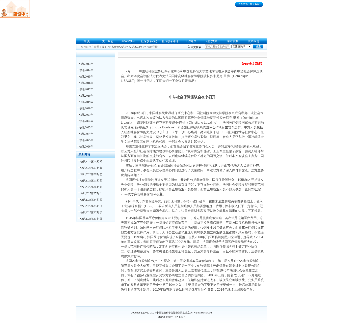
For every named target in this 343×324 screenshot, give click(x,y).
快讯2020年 (86, 108)
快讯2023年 (86, 127)
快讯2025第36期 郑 (91, 186)
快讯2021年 (86, 114)
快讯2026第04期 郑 (91, 161)
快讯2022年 (86, 121)
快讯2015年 (86, 76)
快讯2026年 (86, 146)
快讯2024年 (86, 133)
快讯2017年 (86, 89)
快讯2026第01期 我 (91, 180)
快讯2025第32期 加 (91, 212)
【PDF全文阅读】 (252, 63)
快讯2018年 (86, 95)
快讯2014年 (86, 70)
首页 (104, 46)
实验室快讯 (118, 46)
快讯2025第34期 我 (91, 199)
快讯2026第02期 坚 (91, 174)
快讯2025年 (86, 140)
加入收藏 (255, 4)
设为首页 (243, 4)
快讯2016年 (86, 82)
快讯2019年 (86, 102)
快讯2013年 (86, 63)
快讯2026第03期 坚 (91, 167)
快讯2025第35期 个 (91, 193)
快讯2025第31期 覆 (91, 218)
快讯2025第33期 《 (91, 206)
